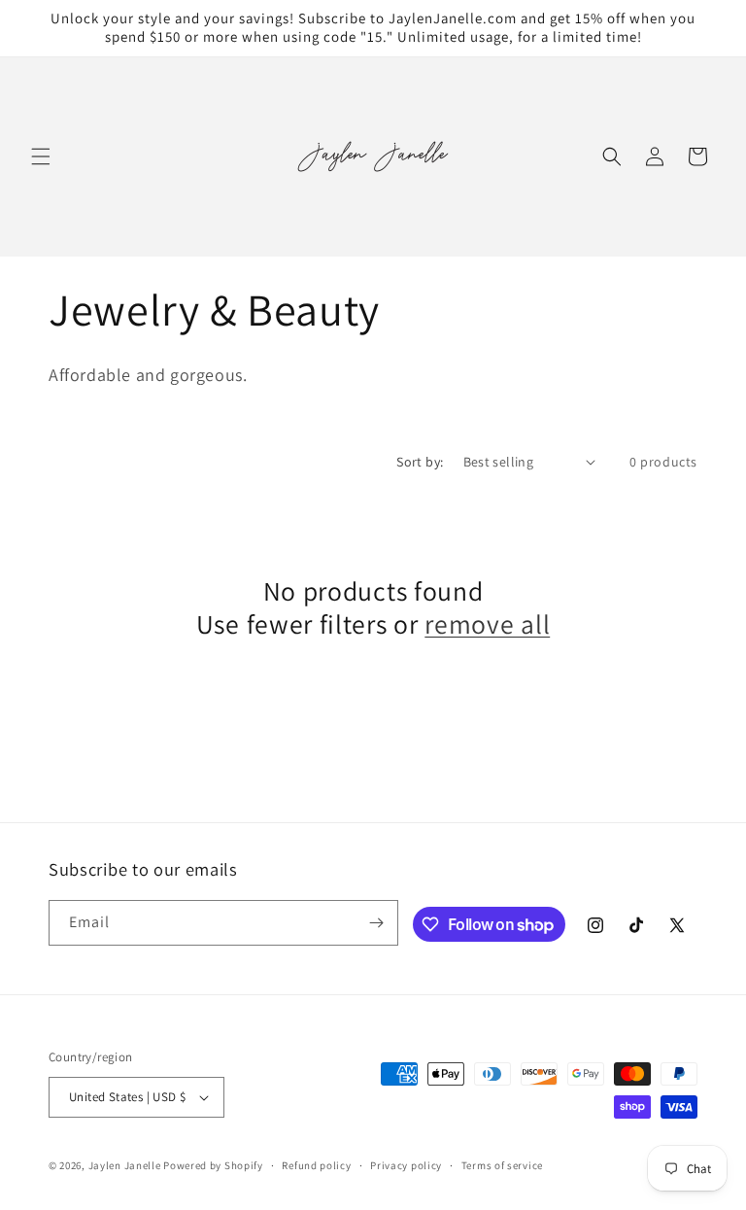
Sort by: (419, 461)
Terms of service (502, 1165)
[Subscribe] (376, 923)
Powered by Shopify (213, 1165)
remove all (487, 624)
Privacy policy (406, 1165)
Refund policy (316, 1165)
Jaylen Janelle (124, 1165)
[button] (40, 156)
